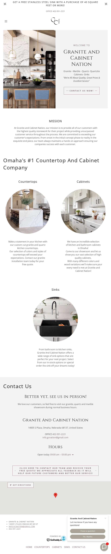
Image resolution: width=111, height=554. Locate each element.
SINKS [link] (67, 547)
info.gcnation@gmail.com (22, 526)
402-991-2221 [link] (59, 11)
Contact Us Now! (82, 90)
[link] (55, 21)
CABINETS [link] (57, 547)
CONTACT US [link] (78, 547)
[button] (11, 21)
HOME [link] (29, 547)
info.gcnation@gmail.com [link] (55, 437)
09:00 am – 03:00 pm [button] (60, 454)
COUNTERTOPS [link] (42, 547)
